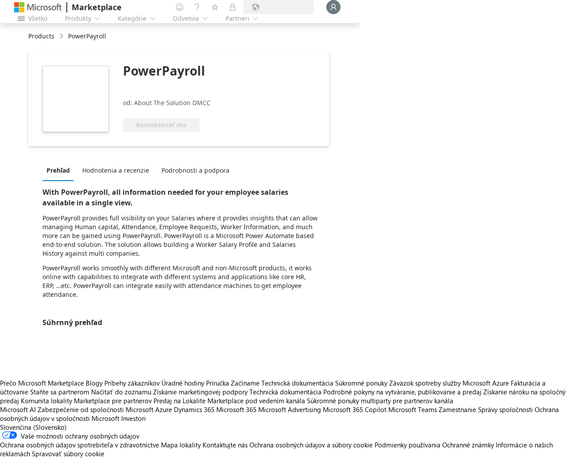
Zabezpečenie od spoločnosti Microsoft (95, 409)
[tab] (60, 170)
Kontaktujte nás (225, 444)
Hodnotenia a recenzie (115, 170)
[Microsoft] (38, 7)
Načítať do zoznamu (121, 391)
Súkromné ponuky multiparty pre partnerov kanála (380, 400)
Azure (163, 409)
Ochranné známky (468, 444)
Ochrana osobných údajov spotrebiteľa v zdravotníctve (79, 444)
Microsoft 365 (236, 409)
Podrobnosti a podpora (195, 170)
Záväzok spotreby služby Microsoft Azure (450, 383)
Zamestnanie (457, 409)
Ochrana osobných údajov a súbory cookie (311, 444)
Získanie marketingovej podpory (200, 391)
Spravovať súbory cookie (68, 453)
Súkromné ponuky (361, 383)
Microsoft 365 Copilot (354, 409)
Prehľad (58, 170)
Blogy (94, 383)
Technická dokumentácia (297, 383)
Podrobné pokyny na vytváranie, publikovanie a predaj (402, 391)
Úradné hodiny (182, 383)
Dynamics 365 (194, 409)
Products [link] (41, 36)
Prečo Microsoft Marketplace (42, 383)
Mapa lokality (181, 444)
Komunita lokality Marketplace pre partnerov (86, 400)
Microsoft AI (18, 409)
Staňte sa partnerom (59, 391)
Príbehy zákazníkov (132, 383)
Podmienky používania (407, 444)
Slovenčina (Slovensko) (33, 427)
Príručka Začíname (233, 383)
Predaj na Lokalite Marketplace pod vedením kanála (229, 400)
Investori (133, 418)
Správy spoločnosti (505, 409)
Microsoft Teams (412, 409)
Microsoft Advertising (289, 409)
